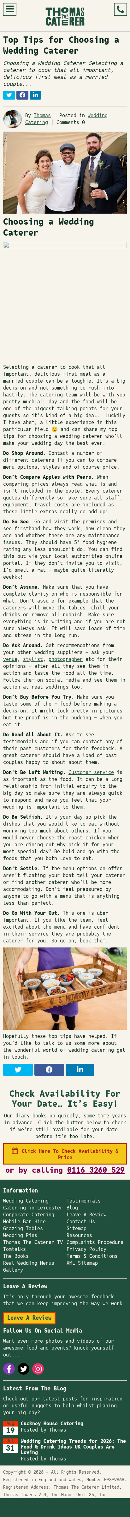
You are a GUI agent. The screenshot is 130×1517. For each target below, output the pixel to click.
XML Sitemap (82, 1263)
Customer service (91, 772)
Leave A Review (86, 1214)
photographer (66, 659)
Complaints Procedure (95, 1242)
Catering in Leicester (33, 1207)
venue (10, 659)
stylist (33, 659)
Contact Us (81, 1221)
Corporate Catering (28, 1214)
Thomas (42, 115)
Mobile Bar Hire (24, 1221)
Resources (79, 1235)
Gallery (13, 1270)
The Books (16, 1256)
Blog (72, 1207)
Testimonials (84, 1200)
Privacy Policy (86, 1249)
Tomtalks (14, 1249)
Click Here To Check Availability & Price (70, 1154)
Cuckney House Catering (52, 1423)
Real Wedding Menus (28, 1263)
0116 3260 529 (96, 1170)
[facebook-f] (9, 1369)
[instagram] (38, 1369)
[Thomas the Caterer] (65, 16)
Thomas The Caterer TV (33, 1242)
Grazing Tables (23, 1228)
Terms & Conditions (92, 1256)
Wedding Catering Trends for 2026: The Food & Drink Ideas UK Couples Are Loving (73, 1447)
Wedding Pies (20, 1235)
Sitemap (76, 1228)
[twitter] (23, 1369)
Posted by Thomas (43, 1429)
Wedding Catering (26, 1200)
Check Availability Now (63, 1507)
